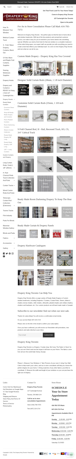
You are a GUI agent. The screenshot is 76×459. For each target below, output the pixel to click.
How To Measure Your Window (8, 30)
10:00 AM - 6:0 (60, 427)
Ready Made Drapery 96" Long (8, 137)
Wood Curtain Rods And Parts (9, 192)
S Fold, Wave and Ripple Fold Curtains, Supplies (8, 61)
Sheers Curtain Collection (8, 131)
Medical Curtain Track (8, 39)
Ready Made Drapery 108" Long (8, 144)
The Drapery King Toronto (20, 452)
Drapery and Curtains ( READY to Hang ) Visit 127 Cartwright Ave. (9, 90)
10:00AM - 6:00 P (61, 423)
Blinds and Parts (9, 233)
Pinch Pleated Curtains (8, 121)
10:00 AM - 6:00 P (62, 431)
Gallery (9, 248)
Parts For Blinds (8, 220)
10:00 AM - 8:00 (60, 435)
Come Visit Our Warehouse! (12, 387)
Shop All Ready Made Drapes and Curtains (8, 115)
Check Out (69, 7)
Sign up (26, 7)
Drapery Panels (9, 99)
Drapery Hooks (8, 80)
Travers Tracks (8, 210)
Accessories (9, 243)
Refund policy (7, 406)
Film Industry (7, 215)
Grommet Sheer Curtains (9, 108)
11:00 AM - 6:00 (60, 419)
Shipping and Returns (10, 396)
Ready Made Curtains (8, 103)
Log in (19, 7)
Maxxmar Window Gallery (8, 227)
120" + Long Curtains (8, 150)
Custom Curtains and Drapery (8, 156)
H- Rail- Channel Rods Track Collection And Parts (9, 176)
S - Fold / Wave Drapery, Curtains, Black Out (8, 49)
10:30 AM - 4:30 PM (63, 439)
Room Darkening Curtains (9, 126)
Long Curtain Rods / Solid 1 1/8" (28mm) (9, 165)
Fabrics (9, 238)
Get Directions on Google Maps (13, 389)
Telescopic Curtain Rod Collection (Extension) (9, 201)
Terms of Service (8, 403)
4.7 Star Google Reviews (11, 392)
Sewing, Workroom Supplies (6, 72)
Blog (4, 394)
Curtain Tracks (9, 185)
